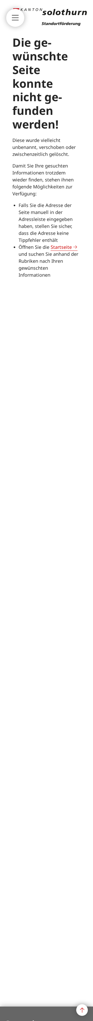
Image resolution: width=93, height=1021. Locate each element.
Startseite (61, 247)
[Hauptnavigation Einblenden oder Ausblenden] (15, 18)
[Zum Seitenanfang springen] (82, 1010)
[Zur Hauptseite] (49, 24)
